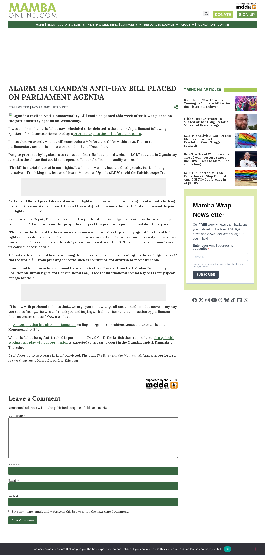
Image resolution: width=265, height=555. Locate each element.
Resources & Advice (159, 24)
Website (14, 495)
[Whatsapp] (245, 300)
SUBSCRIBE (205, 274)
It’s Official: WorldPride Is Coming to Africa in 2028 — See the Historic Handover (207, 103)
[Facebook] (194, 300)
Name (14, 464)
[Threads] (220, 300)
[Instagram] (207, 300)
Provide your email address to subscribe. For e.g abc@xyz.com (218, 265)
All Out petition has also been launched (44, 325)
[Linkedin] (239, 300)
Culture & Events (71, 24)
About (185, 24)
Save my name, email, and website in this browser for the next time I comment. (70, 511)
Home (40, 24)
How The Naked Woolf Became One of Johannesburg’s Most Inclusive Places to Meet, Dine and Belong (206, 159)
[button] (206, 13)
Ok (227, 549)
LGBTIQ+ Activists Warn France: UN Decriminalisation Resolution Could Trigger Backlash (208, 140)
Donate (223, 24)
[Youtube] (213, 300)
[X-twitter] (201, 300)
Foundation (206, 24)
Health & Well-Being (103, 24)
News (51, 24)
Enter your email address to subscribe (213, 247)
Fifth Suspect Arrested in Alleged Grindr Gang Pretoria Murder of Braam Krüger (206, 122)
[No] (258, 549)
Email (13, 480)
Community (129, 24)
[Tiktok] (233, 300)
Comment (17, 415)
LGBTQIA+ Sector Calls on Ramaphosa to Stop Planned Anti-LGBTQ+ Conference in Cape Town (205, 178)
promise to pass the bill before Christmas (107, 134)
